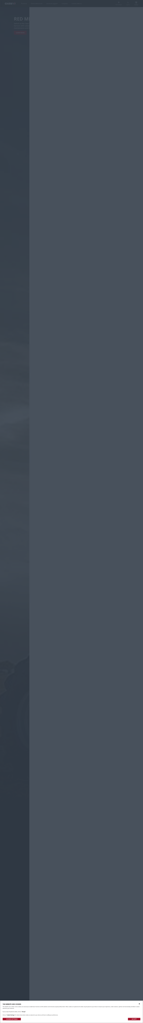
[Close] (139, 1004)
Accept (134, 1019)
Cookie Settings (12, 1019)
